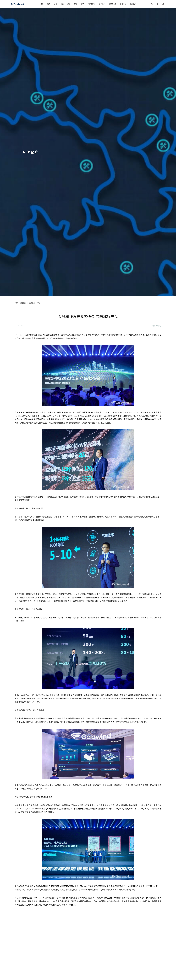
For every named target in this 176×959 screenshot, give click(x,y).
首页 (16, 303)
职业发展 (123, 4)
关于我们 (102, 4)
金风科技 (127, 335)
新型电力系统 (65, 412)
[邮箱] (157, 4)
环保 (68, 4)
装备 (42, 4)
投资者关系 (112, 4)
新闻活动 (133, 4)
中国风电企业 (73, 898)
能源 (62, 4)
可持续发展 (91, 4)
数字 (82, 4)
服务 (48, 4)
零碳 (55, 4)
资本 (75, 4)
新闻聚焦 (32, 303)
